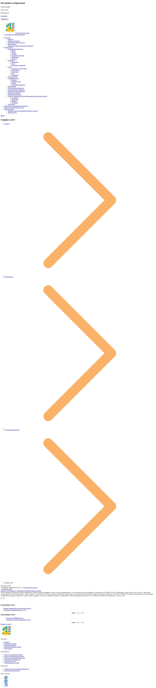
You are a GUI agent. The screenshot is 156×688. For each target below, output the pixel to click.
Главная (6, 124)
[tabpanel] (78, 609)
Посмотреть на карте (30, 587)
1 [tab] (73, 622)
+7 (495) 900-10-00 (6, 589)
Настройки (4, 16)
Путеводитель (8, 277)
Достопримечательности (12, 430)
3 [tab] (82, 622)
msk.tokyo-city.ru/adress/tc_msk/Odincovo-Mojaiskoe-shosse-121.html (21, 591)
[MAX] (6, 684)
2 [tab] (78, 622)
